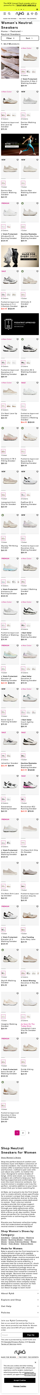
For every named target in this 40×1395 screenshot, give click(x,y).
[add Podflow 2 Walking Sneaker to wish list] (17, 602)
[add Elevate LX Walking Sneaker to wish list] (17, 645)
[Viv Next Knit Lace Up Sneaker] (10, 872)
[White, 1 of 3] (3, 294)
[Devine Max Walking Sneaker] (30, 168)
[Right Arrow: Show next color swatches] (37, 71)
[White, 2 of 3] (28, 71)
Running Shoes (16, 1240)
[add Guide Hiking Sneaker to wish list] (37, 1038)
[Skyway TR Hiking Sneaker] (10, 524)
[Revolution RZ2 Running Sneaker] (30, 785)
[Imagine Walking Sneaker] (10, 1002)
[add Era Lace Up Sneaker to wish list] (17, 91)
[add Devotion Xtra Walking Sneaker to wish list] (37, 515)
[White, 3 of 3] (34, 71)
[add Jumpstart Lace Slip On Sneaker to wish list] (37, 993)
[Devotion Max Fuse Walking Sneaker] (30, 212)
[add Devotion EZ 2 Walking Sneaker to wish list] (37, 339)
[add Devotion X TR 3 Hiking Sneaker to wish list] (17, 428)
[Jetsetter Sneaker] (10, 741)
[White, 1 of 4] (3, 582)
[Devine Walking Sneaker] (30, 100)
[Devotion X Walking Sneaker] (30, 654)
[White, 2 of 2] (8, 226)
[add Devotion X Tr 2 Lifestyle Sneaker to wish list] (17, 271)
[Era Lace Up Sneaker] (10, 100)
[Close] (35, 1362)
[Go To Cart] (36, 13)
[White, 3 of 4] (14, 582)
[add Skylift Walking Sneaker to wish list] (17, 949)
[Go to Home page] (20, 14)
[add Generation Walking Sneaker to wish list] (17, 775)
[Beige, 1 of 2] (3, 886)
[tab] (16, 9)
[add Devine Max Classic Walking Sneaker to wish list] (17, 159)
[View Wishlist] (32, 14)
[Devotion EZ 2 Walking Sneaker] (30, 348)
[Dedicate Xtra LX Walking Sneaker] (10, 828)
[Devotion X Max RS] (30, 959)
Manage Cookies (19, 1386)
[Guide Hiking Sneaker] (30, 1047)
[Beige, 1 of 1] (23, 294)
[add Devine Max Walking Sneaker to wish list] (37, 159)
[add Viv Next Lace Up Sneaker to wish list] (17, 382)
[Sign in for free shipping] (28, 14)
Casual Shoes (18, 1238)
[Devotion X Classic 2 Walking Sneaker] (30, 391)
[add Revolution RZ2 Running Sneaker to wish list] (37, 775)
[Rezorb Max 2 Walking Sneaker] (30, 437)
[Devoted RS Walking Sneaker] (30, 741)
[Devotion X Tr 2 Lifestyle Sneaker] (10, 280)
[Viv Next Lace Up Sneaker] (10, 391)
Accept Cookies (20, 1380)
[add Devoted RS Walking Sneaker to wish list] (37, 732)
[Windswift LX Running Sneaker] (10, 212)
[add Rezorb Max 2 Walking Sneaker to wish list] (37, 428)
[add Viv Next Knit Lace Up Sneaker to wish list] (17, 862)
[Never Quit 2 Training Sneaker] (10, 698)
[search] (9, 15)
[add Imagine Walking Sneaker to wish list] (17, 993)
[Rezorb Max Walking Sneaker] (30, 611)
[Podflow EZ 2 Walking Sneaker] (30, 480)
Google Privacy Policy (14, 1342)
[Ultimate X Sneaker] (30, 280)
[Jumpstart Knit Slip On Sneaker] (10, 480)
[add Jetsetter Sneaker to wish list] (17, 732)
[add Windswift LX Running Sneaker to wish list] (17, 203)
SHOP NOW (28, 6)
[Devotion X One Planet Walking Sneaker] (10, 1091)
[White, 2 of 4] (28, 973)
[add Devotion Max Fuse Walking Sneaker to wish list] (37, 203)
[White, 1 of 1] (3, 183)
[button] (20, 1293)
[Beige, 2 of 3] (8, 115)
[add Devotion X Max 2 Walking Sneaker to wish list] (37, 48)
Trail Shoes (14, 1244)
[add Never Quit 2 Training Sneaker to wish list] (17, 689)
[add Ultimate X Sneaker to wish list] (37, 271)
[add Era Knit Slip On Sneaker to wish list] (37, 862)
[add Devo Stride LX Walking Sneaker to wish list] (17, 1038)
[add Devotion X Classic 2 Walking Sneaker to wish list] (37, 382)
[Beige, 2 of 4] (8, 582)
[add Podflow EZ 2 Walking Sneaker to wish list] (37, 471)
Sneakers (5, 1238)
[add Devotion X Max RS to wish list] (37, 949)
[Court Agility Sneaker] (30, 698)
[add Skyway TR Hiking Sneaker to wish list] (17, 515)
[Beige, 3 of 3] (14, 294)
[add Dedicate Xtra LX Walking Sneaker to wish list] (17, 819)
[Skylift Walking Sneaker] (10, 959)
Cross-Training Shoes (19, 1242)
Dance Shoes (27, 1244)
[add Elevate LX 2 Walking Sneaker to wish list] (17, 906)
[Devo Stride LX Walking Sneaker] (10, 1047)
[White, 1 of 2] (23, 115)
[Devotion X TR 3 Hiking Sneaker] (10, 437)
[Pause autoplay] (37, 9)
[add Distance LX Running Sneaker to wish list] (17, 558)
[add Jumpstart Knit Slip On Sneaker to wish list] (17, 471)
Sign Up (30, 1335)
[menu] (5, 15)
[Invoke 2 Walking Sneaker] (30, 567)
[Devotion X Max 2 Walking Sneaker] (30, 57)
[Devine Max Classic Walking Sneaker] (10, 168)
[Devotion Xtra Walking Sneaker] (30, 524)
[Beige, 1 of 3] (23, 71)
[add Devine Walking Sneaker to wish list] (37, 91)
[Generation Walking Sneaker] (10, 785)
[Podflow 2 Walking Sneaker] (10, 611)
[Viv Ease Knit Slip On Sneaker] (30, 828)
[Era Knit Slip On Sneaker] (30, 872)
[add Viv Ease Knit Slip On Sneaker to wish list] (37, 819)
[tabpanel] (20, 4)
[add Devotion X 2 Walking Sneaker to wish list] (17, 339)
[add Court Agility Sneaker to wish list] (37, 689)
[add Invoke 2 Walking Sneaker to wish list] (37, 558)
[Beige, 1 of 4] (23, 973)
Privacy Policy (30, 1374)
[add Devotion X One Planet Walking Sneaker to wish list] (17, 1082)
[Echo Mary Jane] (30, 915)
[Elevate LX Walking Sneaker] (10, 654)
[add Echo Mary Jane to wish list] (37, 906)
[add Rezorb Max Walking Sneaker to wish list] (37, 602)
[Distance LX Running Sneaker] (10, 567)
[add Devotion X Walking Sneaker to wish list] (37, 645)
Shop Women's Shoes (11, 1158)
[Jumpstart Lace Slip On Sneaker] (30, 1002)
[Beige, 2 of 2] (28, 115)
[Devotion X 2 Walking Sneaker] (10, 348)
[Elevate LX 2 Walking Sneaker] (10, 915)
